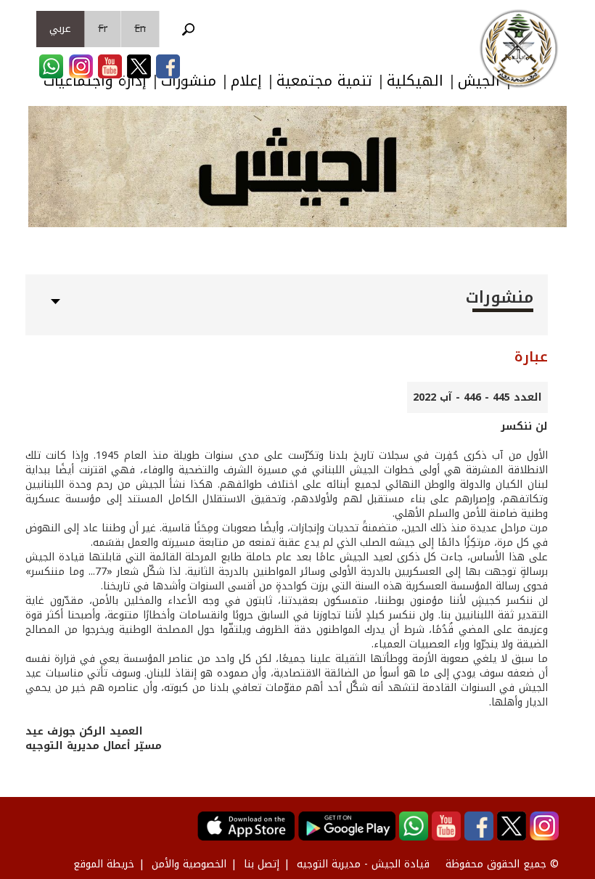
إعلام (246, 80)
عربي (60, 28)
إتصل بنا (261, 864)
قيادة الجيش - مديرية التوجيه (363, 864)
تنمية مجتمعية (324, 80)
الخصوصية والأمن (189, 864)
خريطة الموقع (103, 864)
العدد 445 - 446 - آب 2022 (477, 397)
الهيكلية (415, 80)
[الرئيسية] (519, 49)
